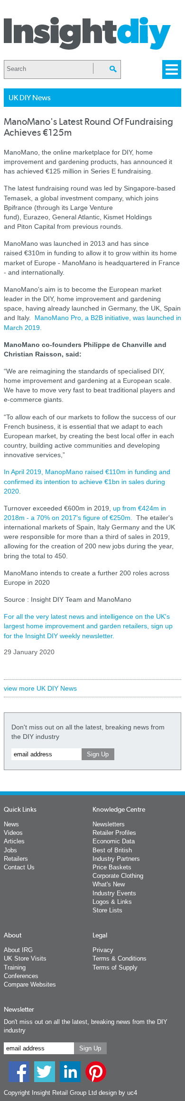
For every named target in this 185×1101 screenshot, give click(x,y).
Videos (13, 832)
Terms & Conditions (119, 958)
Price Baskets (111, 867)
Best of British (112, 850)
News (11, 824)
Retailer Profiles (114, 832)
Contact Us (19, 867)
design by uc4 (118, 1092)
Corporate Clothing (117, 875)
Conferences (21, 976)
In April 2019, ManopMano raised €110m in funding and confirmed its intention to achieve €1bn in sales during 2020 (87, 481)
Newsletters (108, 824)
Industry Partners (116, 858)
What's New (108, 884)
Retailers (16, 858)
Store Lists (107, 910)
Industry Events (114, 893)
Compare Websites (30, 984)
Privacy (102, 950)
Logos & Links (112, 901)
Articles (14, 841)
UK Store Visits (25, 958)
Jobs (10, 850)
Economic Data (113, 841)
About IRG (18, 950)
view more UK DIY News (40, 688)
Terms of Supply (115, 967)
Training (15, 967)
